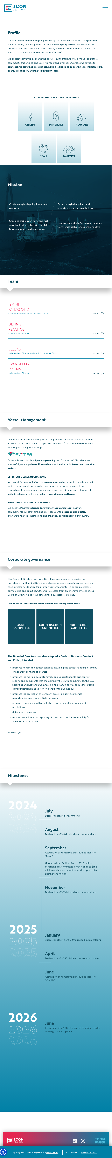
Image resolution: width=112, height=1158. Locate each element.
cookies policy (52, 1152)
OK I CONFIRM (71, 1152)
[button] (3, 1152)
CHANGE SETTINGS (89, 1152)
